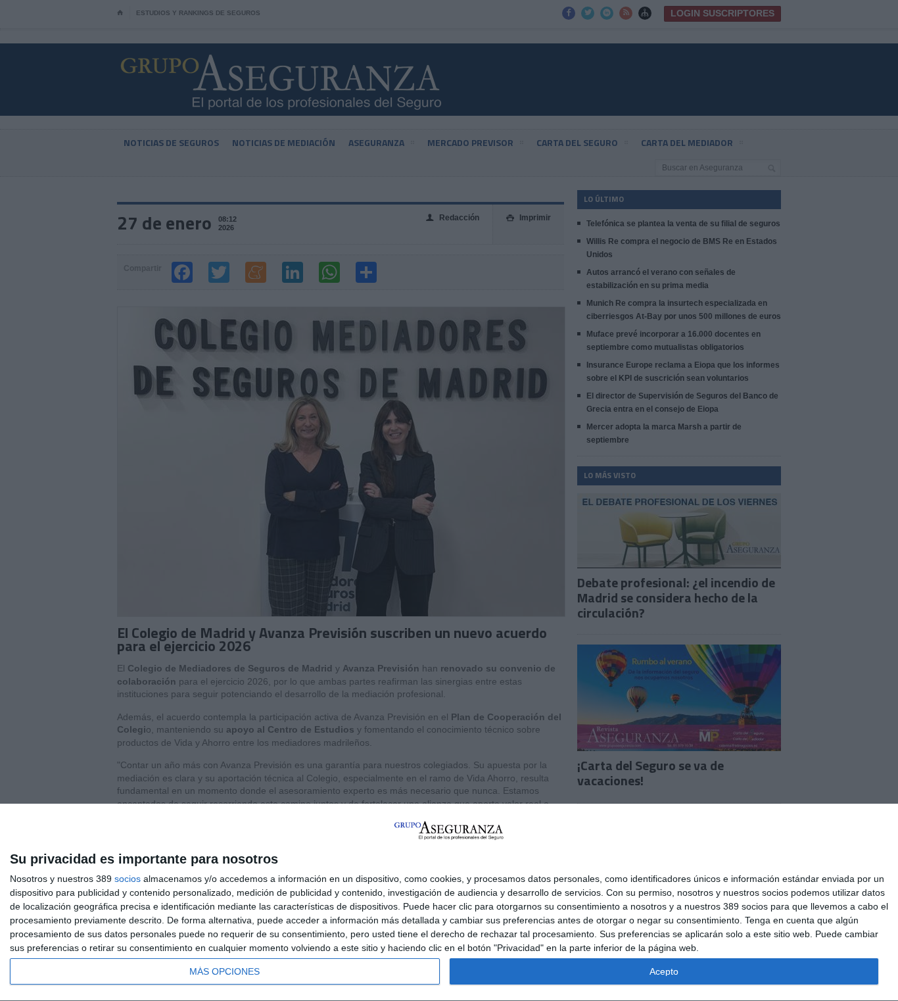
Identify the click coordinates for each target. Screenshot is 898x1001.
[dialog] (449, 902)
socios (127, 878)
